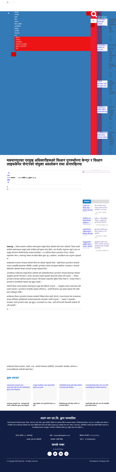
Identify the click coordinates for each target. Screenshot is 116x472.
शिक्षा (16, 19)
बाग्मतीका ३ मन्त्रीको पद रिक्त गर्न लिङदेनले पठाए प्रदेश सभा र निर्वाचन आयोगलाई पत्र (112, 56)
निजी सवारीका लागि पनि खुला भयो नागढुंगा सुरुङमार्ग (112, 87)
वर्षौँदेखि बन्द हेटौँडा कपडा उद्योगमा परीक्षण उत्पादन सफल (111, 139)
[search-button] (93, 25)
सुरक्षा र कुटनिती (21, 46)
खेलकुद (16, 28)
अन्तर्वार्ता (17, 31)
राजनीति (17, 15)
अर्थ (17, 48)
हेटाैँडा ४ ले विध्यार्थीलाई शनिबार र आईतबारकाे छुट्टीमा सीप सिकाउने (101, 220)
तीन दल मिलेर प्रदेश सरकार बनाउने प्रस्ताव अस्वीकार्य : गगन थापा (101, 207)
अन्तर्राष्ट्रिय (18, 26)
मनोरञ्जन (17, 33)
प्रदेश (16, 17)
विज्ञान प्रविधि (18, 24)
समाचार (16, 12)
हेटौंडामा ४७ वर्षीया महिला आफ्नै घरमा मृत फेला (111, 113)
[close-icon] (98, 14)
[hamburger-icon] (88, 13)
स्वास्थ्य (16, 21)
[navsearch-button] (94, 17)
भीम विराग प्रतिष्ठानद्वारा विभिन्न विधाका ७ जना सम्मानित (101, 231)
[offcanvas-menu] (97, 12)
